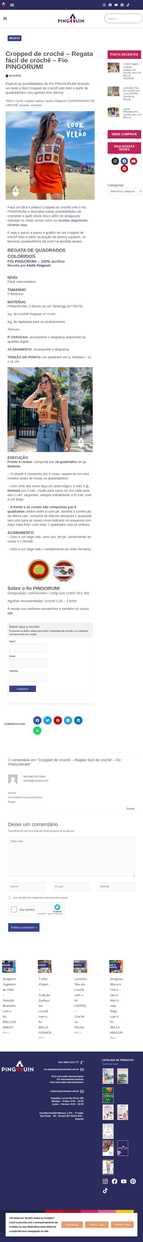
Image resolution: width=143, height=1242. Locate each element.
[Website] (116, 887)
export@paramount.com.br (64, 1091)
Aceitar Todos (122, 1224)
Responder (131, 808)
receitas (24, 105)
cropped (29, 100)
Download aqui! (110, 1063)
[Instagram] (104, 4)
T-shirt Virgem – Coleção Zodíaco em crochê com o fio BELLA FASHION (132, 71)
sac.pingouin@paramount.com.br (61, 1069)
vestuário (36, 105)
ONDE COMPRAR (124, 134)
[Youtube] (116, 4)
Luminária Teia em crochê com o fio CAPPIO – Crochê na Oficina (131, 94)
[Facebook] (110, 4)
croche (19, 100)
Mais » (6, 1032)
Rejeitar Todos (97, 1224)
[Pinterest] (122, 4)
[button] (12, 5)
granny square (44, 100)
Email (12, 641)
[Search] (137, 18)
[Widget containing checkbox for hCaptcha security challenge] (36, 909)
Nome (12, 656)
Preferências (72, 1224)
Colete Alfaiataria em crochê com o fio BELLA (132, 113)
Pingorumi (61, 100)
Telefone (13, 671)
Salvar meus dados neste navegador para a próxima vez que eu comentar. (40, 897)
